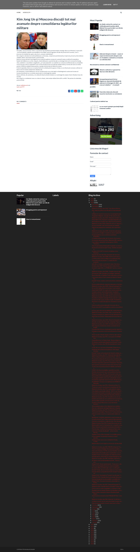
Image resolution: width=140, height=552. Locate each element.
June (93, 513)
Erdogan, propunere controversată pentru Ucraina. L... (107, 332)
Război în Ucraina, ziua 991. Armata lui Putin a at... (106, 410)
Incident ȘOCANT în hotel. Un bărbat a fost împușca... (105, 252)
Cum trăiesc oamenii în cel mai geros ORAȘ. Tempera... (105, 243)
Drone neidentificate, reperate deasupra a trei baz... (107, 284)
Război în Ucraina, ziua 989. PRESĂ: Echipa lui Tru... (107, 447)
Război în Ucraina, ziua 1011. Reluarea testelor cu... (107, 218)
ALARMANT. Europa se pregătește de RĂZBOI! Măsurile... (106, 382)
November (95, 206)
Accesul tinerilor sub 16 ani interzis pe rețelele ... (106, 225)
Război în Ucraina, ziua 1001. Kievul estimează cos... (107, 320)
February (95, 520)
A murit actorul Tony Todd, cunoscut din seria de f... (107, 419)
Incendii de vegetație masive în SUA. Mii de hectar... (107, 379)
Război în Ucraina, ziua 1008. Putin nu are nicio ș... (106, 256)
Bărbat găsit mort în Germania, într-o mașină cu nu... (107, 425)
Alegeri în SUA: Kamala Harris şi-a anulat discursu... (107, 477)
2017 (92, 536)
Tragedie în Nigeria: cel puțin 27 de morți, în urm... (106, 216)
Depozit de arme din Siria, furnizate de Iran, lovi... (106, 254)
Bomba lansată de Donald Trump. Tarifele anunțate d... (107, 248)
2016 (92, 538)
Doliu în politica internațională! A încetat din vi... (106, 305)
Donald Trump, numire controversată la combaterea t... (107, 281)
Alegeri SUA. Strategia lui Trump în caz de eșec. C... (107, 475)
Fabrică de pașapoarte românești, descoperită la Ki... (106, 228)
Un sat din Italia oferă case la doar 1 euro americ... (106, 288)
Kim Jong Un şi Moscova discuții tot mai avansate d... (106, 211)
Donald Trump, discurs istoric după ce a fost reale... (107, 470)
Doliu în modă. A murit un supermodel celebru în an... (106, 414)
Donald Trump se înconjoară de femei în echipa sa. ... (107, 353)
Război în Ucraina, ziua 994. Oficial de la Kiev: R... (106, 385)
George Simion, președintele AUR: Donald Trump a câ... (107, 472)
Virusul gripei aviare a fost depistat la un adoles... (106, 406)
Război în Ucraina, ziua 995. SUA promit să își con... (106, 374)
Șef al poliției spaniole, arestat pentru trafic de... (106, 400)
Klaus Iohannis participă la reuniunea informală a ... (107, 427)
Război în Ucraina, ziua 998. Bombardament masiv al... (106, 344)
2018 (92, 534)
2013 (92, 543)
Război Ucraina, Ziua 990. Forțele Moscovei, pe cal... (107, 423)
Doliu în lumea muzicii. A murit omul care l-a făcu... (106, 503)
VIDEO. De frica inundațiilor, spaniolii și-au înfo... (106, 370)
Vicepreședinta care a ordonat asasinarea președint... (104, 235)
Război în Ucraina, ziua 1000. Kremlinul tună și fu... (106, 324)
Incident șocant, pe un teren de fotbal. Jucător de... (107, 501)
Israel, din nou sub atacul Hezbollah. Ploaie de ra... (106, 347)
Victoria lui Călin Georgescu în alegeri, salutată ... (106, 273)
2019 (92, 532)
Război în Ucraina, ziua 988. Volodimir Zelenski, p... (106, 458)
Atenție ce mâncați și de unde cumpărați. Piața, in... (106, 322)
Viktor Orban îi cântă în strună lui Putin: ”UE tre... (106, 357)
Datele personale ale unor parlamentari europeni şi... (107, 398)
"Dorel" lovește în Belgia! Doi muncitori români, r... (106, 449)
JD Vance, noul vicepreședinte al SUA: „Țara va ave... (105, 461)
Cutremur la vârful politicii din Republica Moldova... (106, 395)
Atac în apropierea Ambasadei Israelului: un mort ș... (107, 246)
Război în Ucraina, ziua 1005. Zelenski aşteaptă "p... (107, 286)
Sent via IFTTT (20, 87)
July (93, 511)
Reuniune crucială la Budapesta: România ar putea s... (106, 302)
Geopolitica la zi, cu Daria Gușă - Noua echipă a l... (106, 340)
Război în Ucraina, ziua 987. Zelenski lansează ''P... (106, 484)
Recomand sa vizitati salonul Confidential (104, 65)
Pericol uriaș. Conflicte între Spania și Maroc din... (106, 429)
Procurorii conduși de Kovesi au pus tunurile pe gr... (107, 359)
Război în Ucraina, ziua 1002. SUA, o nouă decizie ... (107, 312)
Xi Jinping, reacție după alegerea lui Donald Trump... (107, 342)
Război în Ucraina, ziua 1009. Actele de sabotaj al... (106, 231)
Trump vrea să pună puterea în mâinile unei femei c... (106, 367)
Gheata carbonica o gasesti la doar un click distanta (110, 71)
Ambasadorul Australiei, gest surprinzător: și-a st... (107, 453)
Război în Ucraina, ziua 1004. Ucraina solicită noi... (106, 294)
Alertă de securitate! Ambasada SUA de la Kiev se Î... (107, 317)
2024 (92, 202)
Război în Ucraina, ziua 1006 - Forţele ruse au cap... (106, 271)
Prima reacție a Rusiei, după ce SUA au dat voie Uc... (107, 334)
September (95, 507)
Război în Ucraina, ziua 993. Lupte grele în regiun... (106, 389)
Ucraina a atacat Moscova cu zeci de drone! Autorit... (104, 403)
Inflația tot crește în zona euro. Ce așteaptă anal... (106, 214)
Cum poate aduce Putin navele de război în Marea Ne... (106, 278)
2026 (92, 199)
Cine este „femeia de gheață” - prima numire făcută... (105, 431)
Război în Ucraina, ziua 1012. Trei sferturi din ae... (106, 208)
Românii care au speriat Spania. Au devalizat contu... (107, 490)
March (94, 518)
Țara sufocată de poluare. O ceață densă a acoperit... (104, 261)
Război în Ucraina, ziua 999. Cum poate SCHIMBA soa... (106, 337)
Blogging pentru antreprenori (110, 35)
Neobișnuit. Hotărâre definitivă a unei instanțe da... (107, 417)
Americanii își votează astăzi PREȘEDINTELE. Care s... (107, 496)
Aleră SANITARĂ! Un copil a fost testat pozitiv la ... (107, 290)
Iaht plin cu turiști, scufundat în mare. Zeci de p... (106, 264)
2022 (92, 526)
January (94, 522)
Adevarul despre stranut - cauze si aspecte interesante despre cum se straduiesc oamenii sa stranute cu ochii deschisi (111, 57)
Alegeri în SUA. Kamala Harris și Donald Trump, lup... (107, 486)
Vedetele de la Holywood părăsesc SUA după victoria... (105, 350)
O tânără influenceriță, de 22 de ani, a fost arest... (106, 238)
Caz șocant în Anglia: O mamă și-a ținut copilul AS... (107, 233)
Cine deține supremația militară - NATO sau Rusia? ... (107, 391)
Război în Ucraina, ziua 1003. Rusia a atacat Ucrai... (106, 296)
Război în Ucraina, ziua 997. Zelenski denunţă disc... (107, 355)
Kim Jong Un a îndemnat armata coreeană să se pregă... (106, 326)
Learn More (107, 4)
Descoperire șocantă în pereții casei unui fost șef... (107, 364)
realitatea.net (24, 85)
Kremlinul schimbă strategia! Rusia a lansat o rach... (107, 298)
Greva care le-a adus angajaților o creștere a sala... (106, 488)
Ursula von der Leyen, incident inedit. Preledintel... (107, 299)
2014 (92, 542)
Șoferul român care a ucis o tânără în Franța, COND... (105, 440)
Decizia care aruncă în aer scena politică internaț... (106, 372)
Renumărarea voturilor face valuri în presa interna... (107, 221)
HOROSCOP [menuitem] (26, 12)
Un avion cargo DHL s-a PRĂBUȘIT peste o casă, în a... (107, 268)
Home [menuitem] (18, 12)
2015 (92, 540)
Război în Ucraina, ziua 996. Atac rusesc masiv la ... (106, 361)
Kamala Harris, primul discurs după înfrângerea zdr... (107, 456)
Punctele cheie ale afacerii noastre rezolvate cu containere (111, 93)
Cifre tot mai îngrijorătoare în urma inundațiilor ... (106, 466)
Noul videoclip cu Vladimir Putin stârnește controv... (107, 275)
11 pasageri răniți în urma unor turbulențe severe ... (107, 378)
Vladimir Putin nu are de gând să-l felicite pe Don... (107, 454)
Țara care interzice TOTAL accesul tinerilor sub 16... (107, 451)
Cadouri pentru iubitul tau (99, 101)
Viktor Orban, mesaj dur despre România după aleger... (105, 493)
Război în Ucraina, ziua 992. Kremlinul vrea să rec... (106, 397)
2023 (92, 524)
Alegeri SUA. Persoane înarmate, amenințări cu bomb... (105, 481)
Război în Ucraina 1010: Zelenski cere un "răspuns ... (107, 223)
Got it (115, 4)
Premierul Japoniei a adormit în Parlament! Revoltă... (107, 362)
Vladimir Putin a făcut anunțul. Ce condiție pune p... (107, 434)
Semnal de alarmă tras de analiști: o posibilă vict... (106, 479)
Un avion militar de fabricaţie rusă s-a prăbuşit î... (106, 468)
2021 (92, 528)
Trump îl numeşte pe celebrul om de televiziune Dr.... (107, 314)
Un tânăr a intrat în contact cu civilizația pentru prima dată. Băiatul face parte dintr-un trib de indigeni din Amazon (111, 27)
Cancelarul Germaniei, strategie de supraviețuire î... (107, 393)
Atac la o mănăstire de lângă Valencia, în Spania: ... (106, 408)
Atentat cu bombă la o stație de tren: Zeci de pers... (107, 421)
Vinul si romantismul (107, 44)
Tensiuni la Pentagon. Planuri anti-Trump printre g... (107, 412)
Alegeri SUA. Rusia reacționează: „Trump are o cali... (107, 464)
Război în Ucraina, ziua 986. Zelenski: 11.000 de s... (106, 499)
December (95, 204)
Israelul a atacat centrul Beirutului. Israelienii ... (105, 292)
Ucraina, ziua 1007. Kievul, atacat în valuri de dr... (106, 266)
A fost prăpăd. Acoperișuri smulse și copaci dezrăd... (104, 437)
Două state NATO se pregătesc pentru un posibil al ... (107, 307)
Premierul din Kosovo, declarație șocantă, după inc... (107, 329)
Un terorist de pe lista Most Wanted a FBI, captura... (107, 240)
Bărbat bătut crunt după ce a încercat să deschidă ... (107, 444)
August (94, 509)
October (95, 505)
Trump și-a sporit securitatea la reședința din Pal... (106, 387)
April (93, 516)
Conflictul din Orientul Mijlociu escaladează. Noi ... (106, 258)
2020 (92, 530)
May (93, 515)
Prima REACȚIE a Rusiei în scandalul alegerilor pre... (107, 219)
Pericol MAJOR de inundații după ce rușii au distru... (107, 376)
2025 (92, 200)
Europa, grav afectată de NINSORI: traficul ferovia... (107, 310)
